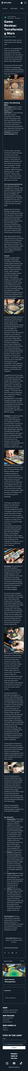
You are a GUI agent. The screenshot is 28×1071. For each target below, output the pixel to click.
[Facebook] (14, 1063)
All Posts (5, 8)
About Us (5, 1028)
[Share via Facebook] (5, 952)
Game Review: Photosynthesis (10, 980)
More (22, 8)
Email (4, 1038)
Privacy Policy (6, 1020)
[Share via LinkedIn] (12, 952)
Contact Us (5, 1030)
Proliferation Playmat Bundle (9, 1012)
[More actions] (23, 17)
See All (22, 961)
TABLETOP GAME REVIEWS (11, 948)
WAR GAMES (13, 8)
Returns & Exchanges (8, 1018)
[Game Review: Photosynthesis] (14, 970)
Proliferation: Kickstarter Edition (10, 1010)
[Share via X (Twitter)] (8, 952)
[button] (22, 2)
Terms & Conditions (7, 1022)
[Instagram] (7, 1063)
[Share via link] (16, 952)
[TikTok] (21, 1063)
